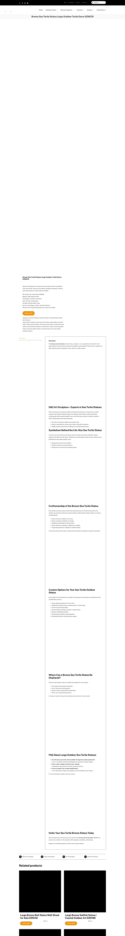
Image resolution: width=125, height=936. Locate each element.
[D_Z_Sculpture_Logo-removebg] (8, 8)
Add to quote (28, 313)
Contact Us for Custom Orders (75, 843)
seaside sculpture (27, 331)
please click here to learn (68, 774)
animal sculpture (30, 322)
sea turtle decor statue (47, 326)
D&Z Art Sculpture (72, 412)
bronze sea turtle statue (42, 322)
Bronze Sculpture (44, 318)
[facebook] (19, 3)
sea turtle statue (45, 329)
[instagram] (24, 3)
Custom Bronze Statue (56, 318)
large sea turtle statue (33, 324)
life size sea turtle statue (46, 324)
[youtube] (27, 3)
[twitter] (22, 3)
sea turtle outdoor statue (33, 329)
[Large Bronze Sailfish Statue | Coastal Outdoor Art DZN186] (85, 891)
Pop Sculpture (27, 320)
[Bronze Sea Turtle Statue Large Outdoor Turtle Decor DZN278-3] (40, 148)
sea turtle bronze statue (33, 326)
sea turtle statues (55, 329)
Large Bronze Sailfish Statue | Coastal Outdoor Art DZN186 (80, 916)
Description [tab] (22, 338)
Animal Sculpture (34, 318)
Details (46, 921)
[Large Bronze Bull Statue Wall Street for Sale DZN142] (40, 891)
